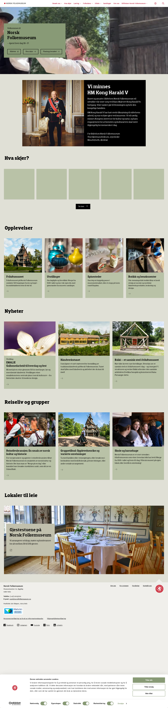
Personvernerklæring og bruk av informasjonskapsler (23, 618)
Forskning (135, 585)
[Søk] (163, 3)
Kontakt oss (147, 585)
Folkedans (87, 3)
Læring (76, 3)
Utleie (97, 3)
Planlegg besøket (50, 51)
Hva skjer (67, 3)
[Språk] (155, 3)
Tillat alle (148, 680)
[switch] (66, 703)
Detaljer (121, 703)
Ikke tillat (148, 693)
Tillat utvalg (149, 687)
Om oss (116, 3)
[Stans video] (164, 70)
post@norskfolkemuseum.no (20, 599)
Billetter (13, 51)
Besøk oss (56, 3)
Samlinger (107, 3)
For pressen (124, 585)
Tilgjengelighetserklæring (56, 618)
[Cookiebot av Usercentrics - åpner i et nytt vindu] (15, 703)
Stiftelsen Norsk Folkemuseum (134, 3)
